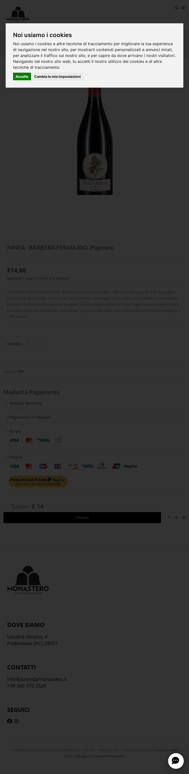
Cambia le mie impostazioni (57, 76)
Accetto (22, 76)
